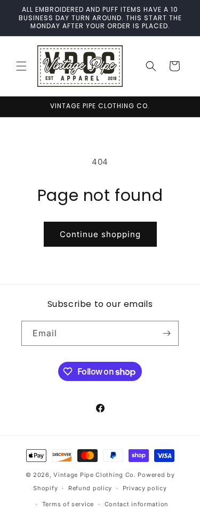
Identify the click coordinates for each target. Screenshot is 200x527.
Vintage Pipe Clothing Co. (94, 475)
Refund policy (90, 488)
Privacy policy (145, 488)
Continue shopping (100, 234)
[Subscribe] (166, 333)
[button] (21, 66)
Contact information (137, 504)
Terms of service (68, 504)
